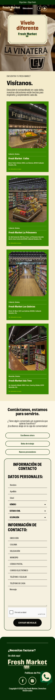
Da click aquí (14, 655)
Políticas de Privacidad (36, 672)
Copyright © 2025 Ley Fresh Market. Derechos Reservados (27, 689)
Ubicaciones (28, 8)
